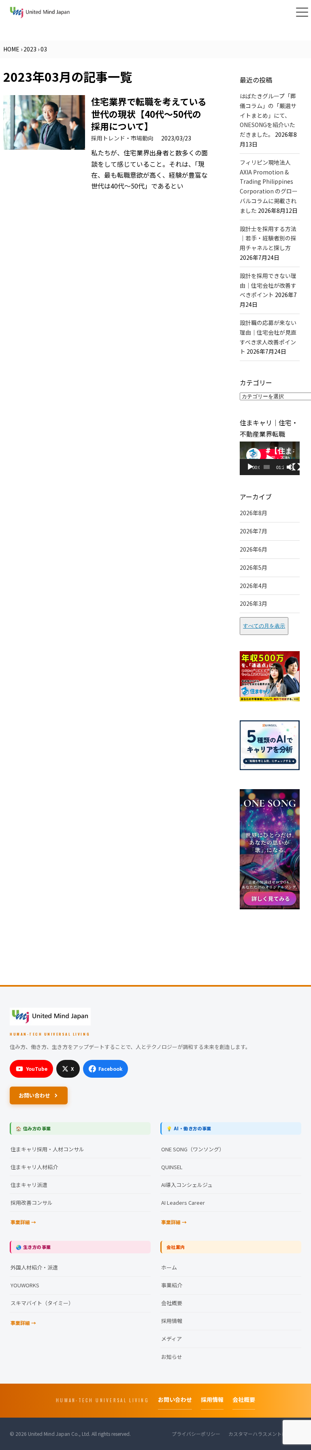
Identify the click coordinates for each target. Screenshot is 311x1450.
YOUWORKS (25, 1285)
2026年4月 (253, 586)
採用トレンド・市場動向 (122, 138)
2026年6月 (253, 549)
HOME (11, 49)
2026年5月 (253, 567)
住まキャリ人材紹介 (34, 1167)
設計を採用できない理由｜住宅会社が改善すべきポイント (268, 285)
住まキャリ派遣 (29, 1185)
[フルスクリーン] (296, 467)
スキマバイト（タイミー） (42, 1303)
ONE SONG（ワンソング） (192, 1149)
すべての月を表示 (264, 626)
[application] (270, 458)
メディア (171, 1338)
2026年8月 (253, 513)
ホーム (169, 1267)
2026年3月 (253, 603)
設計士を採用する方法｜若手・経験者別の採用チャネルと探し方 (268, 238)
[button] (302, 12)
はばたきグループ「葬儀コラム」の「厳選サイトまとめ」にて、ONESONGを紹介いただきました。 (268, 115)
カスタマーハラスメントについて (264, 1433)
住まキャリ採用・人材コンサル (47, 1149)
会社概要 (171, 1303)
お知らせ (171, 1357)
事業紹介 (171, 1285)
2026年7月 (253, 531)
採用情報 (171, 1321)
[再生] (250, 467)
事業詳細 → (23, 1222)
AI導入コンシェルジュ (187, 1185)
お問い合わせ (34, 1095)
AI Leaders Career (183, 1202)
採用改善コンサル (32, 1202)
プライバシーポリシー (196, 1433)
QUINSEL (172, 1167)
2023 (29, 49)
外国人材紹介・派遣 (34, 1267)
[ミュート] (290, 467)
